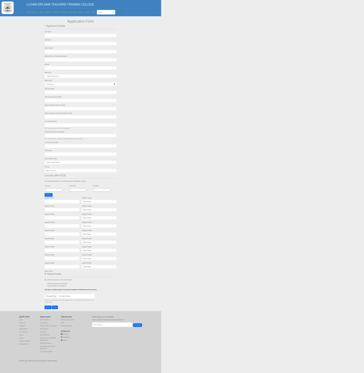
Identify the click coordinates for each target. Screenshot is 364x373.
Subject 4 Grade (87, 222)
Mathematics (44, 329)
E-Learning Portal (24, 341)
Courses (40, 12)
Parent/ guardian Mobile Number (55, 105)
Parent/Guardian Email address (54, 132)
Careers (64, 12)
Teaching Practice (45, 343)
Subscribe (137, 325)
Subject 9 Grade (87, 263)
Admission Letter (72, 12)
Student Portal (23, 344)
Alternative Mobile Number (53, 97)
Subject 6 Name (49, 238)
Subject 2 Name (49, 206)
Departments (23, 329)
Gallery (80, 12)
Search (119, 13)
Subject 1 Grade (86, 198)
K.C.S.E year (48, 150)
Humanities (43, 323)
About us (34, 12)
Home (28, 12)
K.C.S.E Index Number (51, 142)
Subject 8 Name (50, 255)
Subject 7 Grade (87, 247)
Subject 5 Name (50, 230)
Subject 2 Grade (87, 206)
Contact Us (87, 12)
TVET (62, 323)
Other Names (49, 48)
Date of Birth (48, 80)
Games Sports (44, 335)
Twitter (64, 340)
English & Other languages (48, 326)
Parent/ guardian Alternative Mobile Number (58, 113)
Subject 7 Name (49, 247)
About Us (22, 323)
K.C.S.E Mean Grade (51, 159)
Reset (55, 307)
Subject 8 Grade (87, 255)
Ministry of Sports (66, 326)
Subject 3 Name (50, 214)
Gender (47, 64)
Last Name (48, 40)
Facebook (65, 334)
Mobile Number (49, 89)
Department (48, 12)
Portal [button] (93, 12)
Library (21, 335)
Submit (48, 307)
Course (47, 167)
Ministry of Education (67, 320)
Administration (44, 320)
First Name (48, 32)
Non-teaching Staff (46, 351)
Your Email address (51, 121)
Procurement (56, 12)
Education (43, 332)
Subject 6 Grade (87, 238)
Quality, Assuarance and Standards (47, 347)
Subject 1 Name (49, 198)
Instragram (66, 337)
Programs (22, 326)
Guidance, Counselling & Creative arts (48, 339)
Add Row (48, 195)
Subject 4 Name (50, 222)
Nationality (48, 72)
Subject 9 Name (49, 263)
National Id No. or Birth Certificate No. (56, 56)
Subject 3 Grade (87, 214)
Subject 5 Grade (87, 230)
